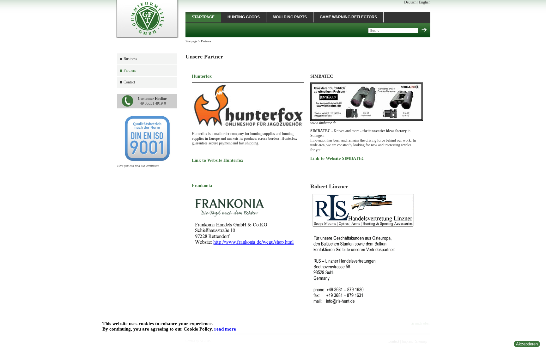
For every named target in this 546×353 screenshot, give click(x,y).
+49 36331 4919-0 (152, 101)
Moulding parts (290, 17)
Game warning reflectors (348, 17)
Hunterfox (202, 76)
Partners (130, 70)
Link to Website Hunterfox (217, 160)
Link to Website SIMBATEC (337, 158)
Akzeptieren (527, 344)
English (424, 2)
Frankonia (202, 185)
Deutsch (410, 2)
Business (130, 59)
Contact (129, 82)
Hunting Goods (244, 17)
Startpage (203, 17)
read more (225, 329)
